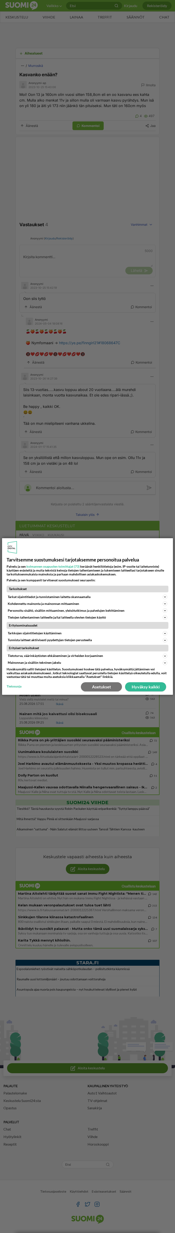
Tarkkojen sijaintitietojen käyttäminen (35, 633)
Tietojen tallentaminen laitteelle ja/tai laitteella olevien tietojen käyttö (57, 617)
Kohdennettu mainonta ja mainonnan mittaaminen (43, 604)
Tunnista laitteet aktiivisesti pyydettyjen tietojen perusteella (50, 640)
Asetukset (101, 686)
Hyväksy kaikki (146, 686)
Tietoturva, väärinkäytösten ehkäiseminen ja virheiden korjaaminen (55, 656)
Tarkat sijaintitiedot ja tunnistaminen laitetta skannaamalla (49, 597)
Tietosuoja (14, 686)
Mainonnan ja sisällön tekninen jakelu (34, 662)
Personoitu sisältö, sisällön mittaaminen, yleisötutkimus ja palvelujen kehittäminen (66, 610)
